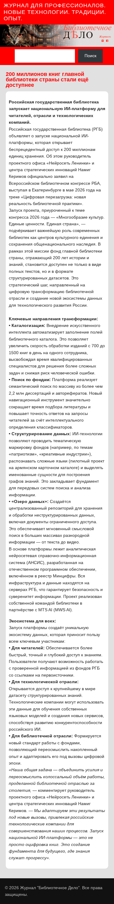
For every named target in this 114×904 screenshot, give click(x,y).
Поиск (90, 56)
